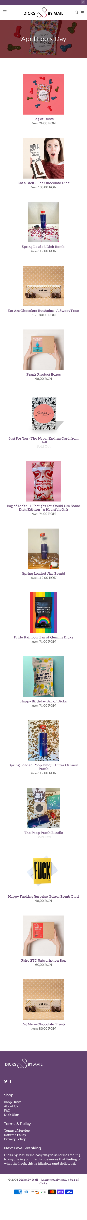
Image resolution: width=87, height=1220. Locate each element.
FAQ (7, 1110)
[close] (83, 2)
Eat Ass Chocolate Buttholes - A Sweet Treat (43, 311)
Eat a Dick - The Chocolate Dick (44, 183)
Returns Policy (15, 1135)
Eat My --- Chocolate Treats (43, 1024)
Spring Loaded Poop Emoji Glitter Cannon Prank (43, 767)
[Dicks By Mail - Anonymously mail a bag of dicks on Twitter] (6, 1082)
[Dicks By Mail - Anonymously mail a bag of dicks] (43, 12)
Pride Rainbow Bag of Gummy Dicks (43, 637)
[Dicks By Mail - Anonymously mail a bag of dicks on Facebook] (10, 1082)
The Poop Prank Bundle (43, 833)
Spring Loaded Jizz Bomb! (43, 573)
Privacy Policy (15, 1139)
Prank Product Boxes (44, 374)
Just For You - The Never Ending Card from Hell (43, 440)
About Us (11, 1106)
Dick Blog (11, 1115)
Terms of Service (17, 1130)
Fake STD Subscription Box (43, 960)
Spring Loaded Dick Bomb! (44, 247)
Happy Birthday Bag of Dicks (43, 701)
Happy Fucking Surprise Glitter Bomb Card (43, 896)
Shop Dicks (12, 1102)
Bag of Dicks (43, 119)
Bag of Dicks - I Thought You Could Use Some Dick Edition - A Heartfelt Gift (43, 507)
